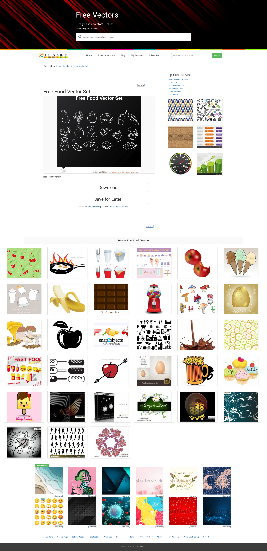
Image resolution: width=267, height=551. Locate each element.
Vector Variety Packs (175, 86)
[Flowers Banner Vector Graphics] (154, 407)
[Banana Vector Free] (67, 299)
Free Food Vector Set (79, 66)
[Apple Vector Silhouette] (67, 335)
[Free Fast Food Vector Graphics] (24, 299)
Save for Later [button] (107, 199)
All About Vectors (174, 92)
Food (65, 66)
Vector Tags (62, 537)
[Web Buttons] (209, 137)
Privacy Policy (146, 537)
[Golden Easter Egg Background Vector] (241, 299)
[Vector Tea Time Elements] (154, 263)
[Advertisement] (94, 77)
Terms (132, 537)
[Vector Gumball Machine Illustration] (154, 299)
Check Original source (118, 207)
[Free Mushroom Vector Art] (197, 299)
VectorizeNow (93, 207)
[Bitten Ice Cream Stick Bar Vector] (24, 407)
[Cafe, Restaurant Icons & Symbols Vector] (154, 335)
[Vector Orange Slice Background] (241, 335)
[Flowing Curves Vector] (67, 407)
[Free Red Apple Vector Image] (197, 263)
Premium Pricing (191, 537)
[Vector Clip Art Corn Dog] (67, 371)
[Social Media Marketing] (209, 164)
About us (161, 537)
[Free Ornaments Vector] (24, 442)
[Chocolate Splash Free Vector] (197, 335)
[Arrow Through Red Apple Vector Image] (111, 371)
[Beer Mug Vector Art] (197, 371)
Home (58, 66)
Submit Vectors (79, 537)
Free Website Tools (175, 89)
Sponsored (140, 85)
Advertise (207, 537)
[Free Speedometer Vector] (180, 164)
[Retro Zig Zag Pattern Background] (180, 110)
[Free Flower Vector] (111, 442)
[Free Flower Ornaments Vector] (241, 407)
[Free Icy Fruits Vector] (111, 335)
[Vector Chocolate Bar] (111, 299)
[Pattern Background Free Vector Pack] (111, 407)
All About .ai (172, 83)
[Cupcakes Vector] (241, 371)
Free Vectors (47, 537)
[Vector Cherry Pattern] (24, 263)
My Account (174, 537)
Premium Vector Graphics (177, 79)
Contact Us (94, 537)
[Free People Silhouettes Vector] (67, 442)
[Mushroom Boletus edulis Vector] (24, 335)
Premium (108, 537)
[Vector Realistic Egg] (154, 371)
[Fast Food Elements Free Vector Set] (111, 263)
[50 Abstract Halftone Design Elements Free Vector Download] (209, 110)
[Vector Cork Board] (180, 137)
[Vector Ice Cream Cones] (241, 263)
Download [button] (107, 187)
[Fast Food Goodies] (24, 371)
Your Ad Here (172, 95)
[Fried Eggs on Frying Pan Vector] (67, 263)
